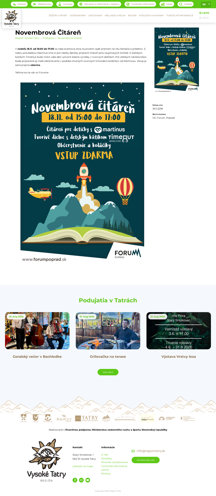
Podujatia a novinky (151, 15)
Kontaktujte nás (145, 460)
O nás (104, 454)
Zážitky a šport (58, 15)
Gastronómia (78, 15)
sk (204, 4)
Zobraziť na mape (83, 466)
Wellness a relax (115, 15)
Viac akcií (108, 372)
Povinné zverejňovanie (114, 462)
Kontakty (106, 458)
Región (132, 15)
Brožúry (106, 473)
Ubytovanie (95, 15)
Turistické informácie (179, 15)
